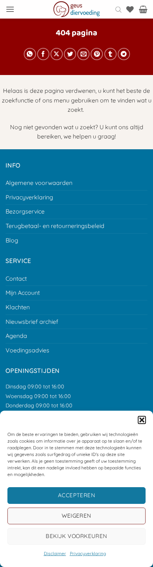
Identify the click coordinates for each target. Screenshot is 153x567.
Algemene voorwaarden (39, 182)
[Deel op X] (57, 54)
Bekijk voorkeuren (76, 536)
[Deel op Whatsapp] (30, 54)
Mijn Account (23, 292)
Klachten (18, 307)
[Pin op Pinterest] (97, 54)
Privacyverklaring (88, 553)
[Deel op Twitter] (70, 54)
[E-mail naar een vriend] (83, 54)
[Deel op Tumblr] (110, 54)
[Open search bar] (118, 9)
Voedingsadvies (27, 350)
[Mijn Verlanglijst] (130, 9)
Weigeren (76, 515)
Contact (16, 278)
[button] (142, 420)
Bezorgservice (25, 211)
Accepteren (76, 495)
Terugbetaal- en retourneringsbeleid (55, 225)
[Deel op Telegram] (124, 54)
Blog (12, 240)
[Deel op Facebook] (43, 54)
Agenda (16, 335)
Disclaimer (55, 553)
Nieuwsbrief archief (32, 321)
